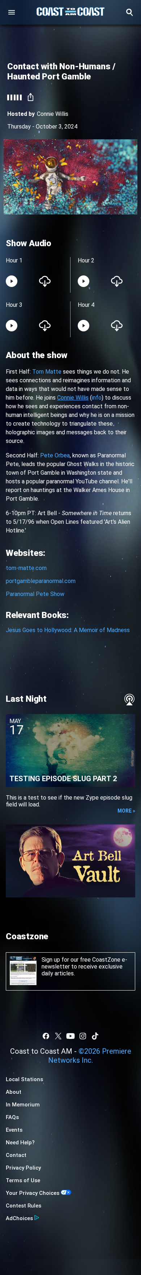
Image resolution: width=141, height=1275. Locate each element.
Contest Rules (23, 1205)
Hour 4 (86, 304)
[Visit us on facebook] (46, 1036)
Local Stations (24, 1079)
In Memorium (23, 1104)
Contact (16, 1155)
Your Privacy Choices (32, 1193)
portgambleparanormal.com (41, 581)
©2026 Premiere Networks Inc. (89, 1056)
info (97, 397)
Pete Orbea (55, 455)
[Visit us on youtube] (70, 1036)
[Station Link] (70, 12)
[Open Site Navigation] (11, 12)
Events (14, 1130)
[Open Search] (129, 12)
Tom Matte (46, 371)
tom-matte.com (26, 568)
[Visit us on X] (58, 1036)
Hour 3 (14, 304)
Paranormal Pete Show (35, 594)
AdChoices (19, 1218)
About (13, 1092)
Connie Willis (52, 113)
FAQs (12, 1117)
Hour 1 (14, 260)
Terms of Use (23, 1180)
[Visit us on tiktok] (95, 1036)
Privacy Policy (23, 1168)
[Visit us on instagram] (82, 1036)
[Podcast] (129, 699)
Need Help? (20, 1142)
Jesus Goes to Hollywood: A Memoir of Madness (68, 630)
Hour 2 (86, 260)
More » (126, 811)
